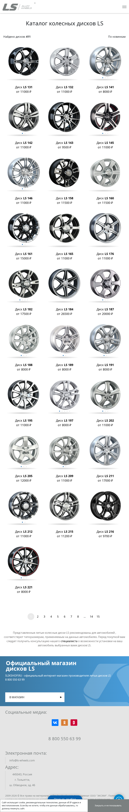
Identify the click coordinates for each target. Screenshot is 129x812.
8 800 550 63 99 (64, 738)
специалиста (69, 641)
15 (98, 616)
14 (91, 616)
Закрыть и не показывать (108, 805)
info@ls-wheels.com (22, 760)
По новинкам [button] (117, 36)
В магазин (16, 697)
